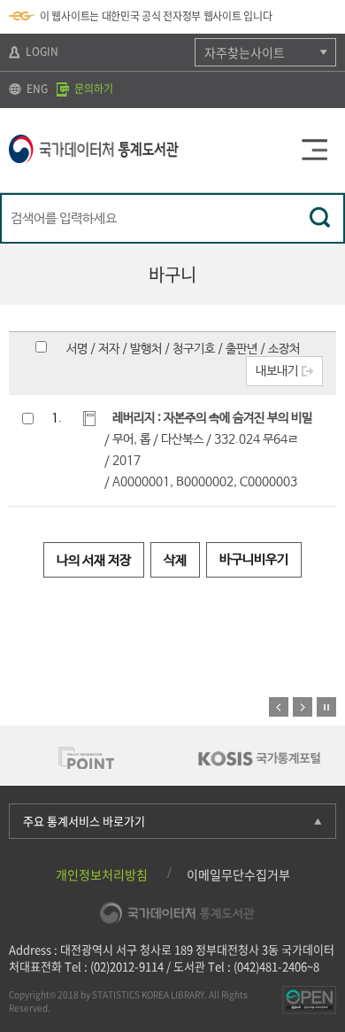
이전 (278, 707)
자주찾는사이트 (244, 52)
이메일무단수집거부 (238, 874)
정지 (326, 707)
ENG (36, 89)
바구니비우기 (253, 559)
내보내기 (277, 371)
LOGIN (40, 51)
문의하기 (92, 89)
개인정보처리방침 (102, 874)
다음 (302, 707)
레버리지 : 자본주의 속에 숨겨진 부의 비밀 (212, 418)
